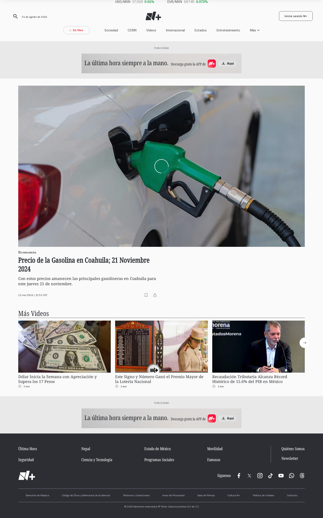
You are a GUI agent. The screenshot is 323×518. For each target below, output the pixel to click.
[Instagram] (260, 475)
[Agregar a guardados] (146, 295)
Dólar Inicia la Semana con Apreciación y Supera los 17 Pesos (57, 379)
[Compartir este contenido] (155, 295)
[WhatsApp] (291, 475)
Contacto (292, 496)
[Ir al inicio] (26, 476)
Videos (151, 30)
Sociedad (111, 30)
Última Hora (27, 448)
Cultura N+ (233, 496)
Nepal (85, 448)
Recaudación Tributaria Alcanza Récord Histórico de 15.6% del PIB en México (249, 379)
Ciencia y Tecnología (96, 459)
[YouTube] (281, 475)
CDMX (132, 30)
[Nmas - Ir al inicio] (153, 16)
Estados (200, 30)
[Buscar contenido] (14, 16)
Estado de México (157, 448)
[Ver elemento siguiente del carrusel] (304, 343)
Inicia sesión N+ (296, 16)
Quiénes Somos (293, 448)
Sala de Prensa (206, 496)
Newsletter (289, 458)
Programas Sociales (159, 459)
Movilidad (215, 448)
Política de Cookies (263, 496)
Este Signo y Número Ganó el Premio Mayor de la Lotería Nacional (159, 379)
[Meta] (238, 475)
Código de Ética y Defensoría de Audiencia (86, 496)
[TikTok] (270, 475)
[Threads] (302, 475)
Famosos (213, 459)
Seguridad (26, 459)
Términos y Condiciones (136, 496)
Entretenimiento (228, 30)
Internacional (175, 30)
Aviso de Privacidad (173, 496)
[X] (249, 475)
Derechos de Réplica (37, 496)
